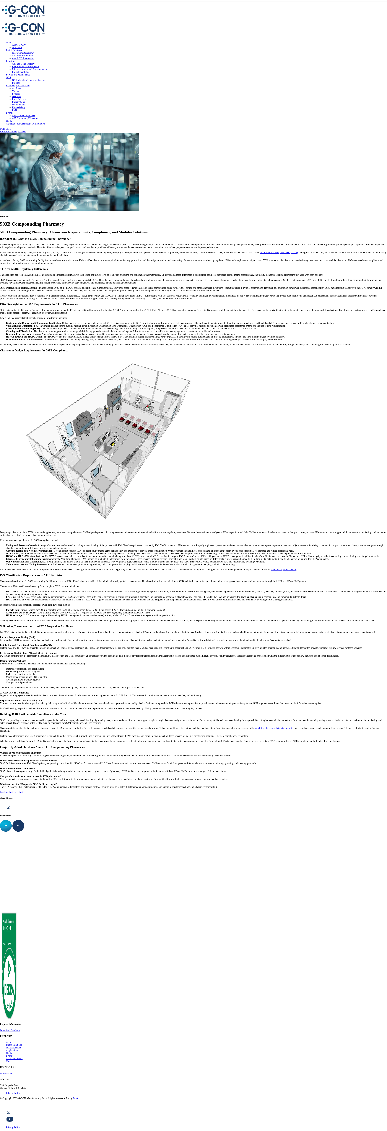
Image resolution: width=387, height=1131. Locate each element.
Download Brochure (10, 1030)
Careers (9, 1061)
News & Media (13, 1047)
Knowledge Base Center (17, 85)
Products (16, 83)
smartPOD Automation (23, 58)
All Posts (16, 88)
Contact (9, 121)
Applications (12, 1050)
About (9, 42)
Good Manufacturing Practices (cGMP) (279, 252)
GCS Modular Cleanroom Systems (28, 80)
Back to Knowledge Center (13, 131)
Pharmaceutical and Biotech (25, 66)
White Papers (18, 104)
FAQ (14, 110)
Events (9, 112)
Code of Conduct (14, 1058)
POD (2, 129)
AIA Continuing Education (25, 118)
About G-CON (19, 44)
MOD (8, 129)
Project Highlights (20, 72)
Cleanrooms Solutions (22, 55)
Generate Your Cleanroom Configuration (25, 123)
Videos (15, 91)
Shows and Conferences (23, 115)
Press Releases (19, 99)
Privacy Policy (13, 1093)
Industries (10, 61)
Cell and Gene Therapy (23, 63)
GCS (8, 77)
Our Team (17, 47)
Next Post (18, 792)
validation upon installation (283, 569)
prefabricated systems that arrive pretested (274, 728)
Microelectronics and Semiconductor (29, 69)
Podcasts (16, 93)
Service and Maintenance (18, 74)
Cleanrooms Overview (23, 53)
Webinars (16, 96)
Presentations (18, 102)
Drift (75, 1098)
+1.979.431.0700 (6, 1073)
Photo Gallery (18, 107)
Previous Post (6, 792)
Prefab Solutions (14, 50)
